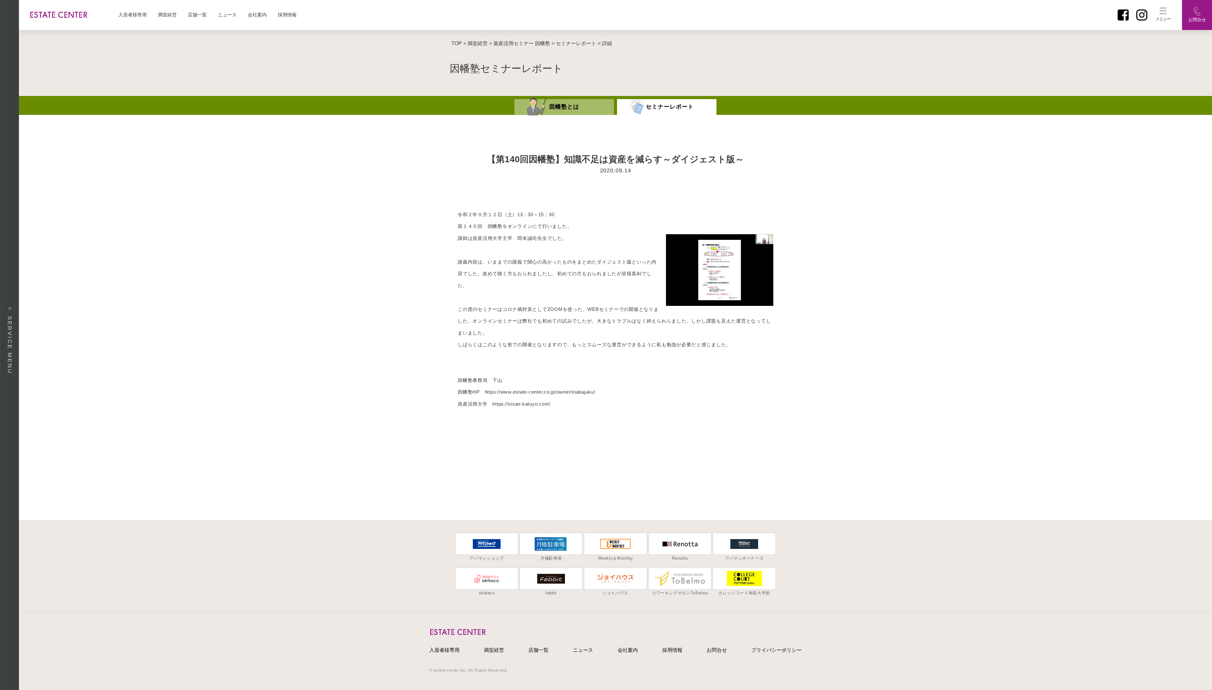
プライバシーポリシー (776, 650)
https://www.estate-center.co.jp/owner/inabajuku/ (540, 392)
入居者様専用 (132, 14)
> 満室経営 (475, 43)
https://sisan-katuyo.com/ (521, 404)
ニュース (227, 14)
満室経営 (167, 14)
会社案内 (257, 14)
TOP (456, 43)
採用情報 (287, 14)
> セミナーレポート (574, 43)
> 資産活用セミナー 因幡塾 (519, 43)
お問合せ (717, 650)
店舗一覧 (197, 14)
